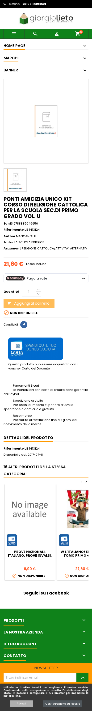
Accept (21, 703)
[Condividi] (23, 324)
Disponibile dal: (15, 455)
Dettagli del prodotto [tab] (28, 437)
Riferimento (14, 230)
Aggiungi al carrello (28, 303)
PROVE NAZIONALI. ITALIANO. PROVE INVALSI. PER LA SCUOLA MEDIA (30, 555)
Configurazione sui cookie (62, 704)
